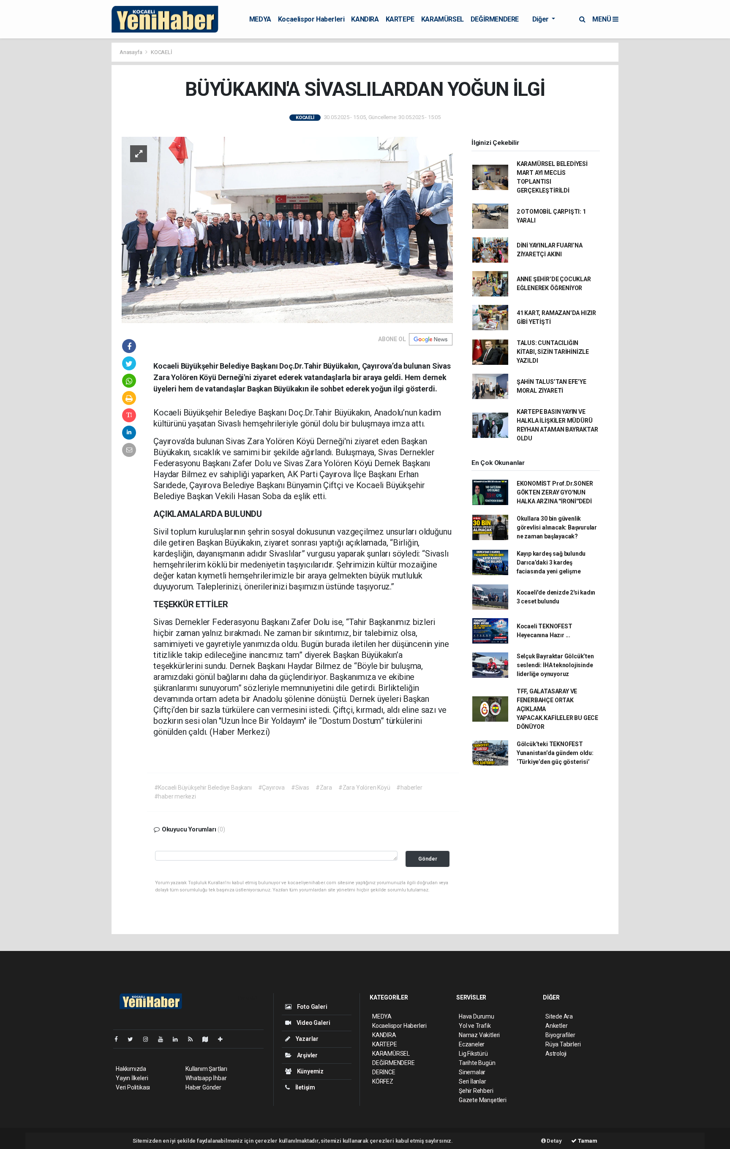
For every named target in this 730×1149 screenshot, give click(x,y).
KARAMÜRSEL (442, 19)
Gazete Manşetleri (483, 1100)
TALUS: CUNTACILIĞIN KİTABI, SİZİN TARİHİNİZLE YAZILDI (553, 352)
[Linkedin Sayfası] (179, 1039)
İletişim (304, 1087)
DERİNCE (383, 1072)
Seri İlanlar (472, 1081)
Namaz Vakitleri (479, 1035)
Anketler (556, 1025)
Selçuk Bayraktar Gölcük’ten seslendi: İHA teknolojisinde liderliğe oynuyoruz (555, 665)
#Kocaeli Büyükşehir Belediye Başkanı (203, 787)
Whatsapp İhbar (205, 1078)
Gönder (427, 859)
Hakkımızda (131, 1068)
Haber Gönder (203, 1087)
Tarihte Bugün (477, 1062)
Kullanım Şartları (206, 1068)
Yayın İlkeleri (132, 1078)
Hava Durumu (476, 1016)
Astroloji (556, 1053)
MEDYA (260, 19)
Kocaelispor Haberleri (311, 19)
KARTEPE (400, 19)
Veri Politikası (133, 1087)
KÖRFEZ (382, 1081)
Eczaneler (472, 1044)
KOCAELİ (161, 52)
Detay (554, 1141)
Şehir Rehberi (476, 1090)
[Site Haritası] (208, 1039)
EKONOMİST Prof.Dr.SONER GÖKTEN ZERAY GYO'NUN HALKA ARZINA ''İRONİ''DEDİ (555, 492)
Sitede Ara (559, 1016)
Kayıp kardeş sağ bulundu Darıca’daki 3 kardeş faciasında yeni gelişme (551, 562)
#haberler (409, 787)
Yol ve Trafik (475, 1025)
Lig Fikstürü (473, 1053)
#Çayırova (271, 787)
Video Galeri (312, 1022)
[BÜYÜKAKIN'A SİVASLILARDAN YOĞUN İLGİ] (287, 229)
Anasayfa (131, 52)
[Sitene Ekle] (223, 1039)
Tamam (587, 1141)
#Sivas (300, 787)
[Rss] (193, 1039)
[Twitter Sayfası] (134, 1039)
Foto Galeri (311, 1006)
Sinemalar (472, 1072)
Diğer (541, 19)
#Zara (324, 787)
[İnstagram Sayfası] (149, 1039)
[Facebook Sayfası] (119, 1039)
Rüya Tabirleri (562, 1044)
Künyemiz (310, 1071)
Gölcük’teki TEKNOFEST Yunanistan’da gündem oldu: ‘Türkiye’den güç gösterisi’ (555, 753)
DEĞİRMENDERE (495, 19)
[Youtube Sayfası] (164, 1039)
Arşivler (307, 1055)
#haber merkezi (175, 796)
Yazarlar (306, 1038)
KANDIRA (365, 19)
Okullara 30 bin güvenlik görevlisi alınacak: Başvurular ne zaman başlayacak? (557, 527)
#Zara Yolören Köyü (364, 787)
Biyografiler (560, 1035)
